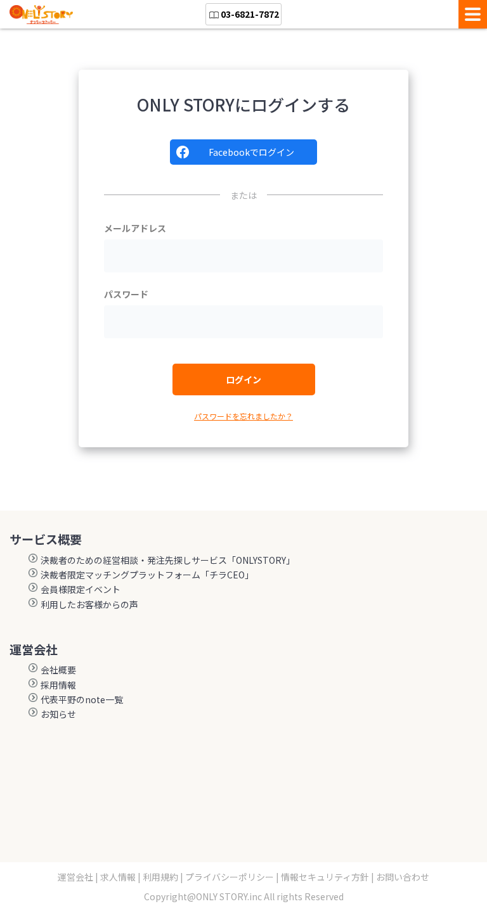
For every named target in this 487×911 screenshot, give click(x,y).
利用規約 (160, 876)
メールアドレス (135, 228)
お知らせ (58, 713)
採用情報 (58, 684)
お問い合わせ (402, 876)
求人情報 (118, 876)
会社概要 (58, 669)
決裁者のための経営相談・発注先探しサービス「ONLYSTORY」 (168, 559)
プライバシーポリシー (229, 876)
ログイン (243, 379)
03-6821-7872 (250, 14)
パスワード (126, 294)
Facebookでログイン (251, 152)
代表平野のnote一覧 (82, 698)
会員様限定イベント (80, 588)
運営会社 (75, 876)
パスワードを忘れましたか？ (243, 416)
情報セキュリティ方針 (325, 876)
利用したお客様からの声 (89, 603)
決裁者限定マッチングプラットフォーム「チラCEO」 (147, 574)
